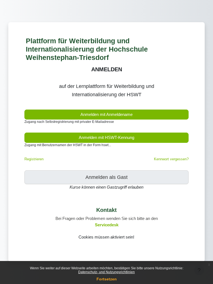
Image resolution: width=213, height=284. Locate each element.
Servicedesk (106, 225)
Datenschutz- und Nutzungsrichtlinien (106, 272)
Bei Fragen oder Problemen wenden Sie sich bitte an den (106, 218)
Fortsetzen (107, 279)
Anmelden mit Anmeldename (106, 114)
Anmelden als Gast (106, 177)
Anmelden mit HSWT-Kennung (106, 137)
